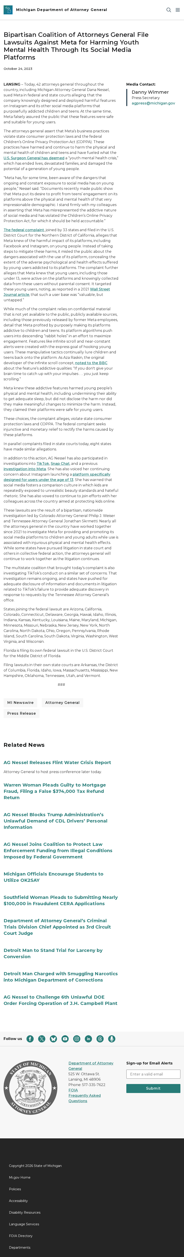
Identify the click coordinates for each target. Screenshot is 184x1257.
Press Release (21, 713)
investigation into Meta (25, 469)
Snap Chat (60, 463)
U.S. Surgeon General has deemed (34, 158)
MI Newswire (20, 703)
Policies (15, 1189)
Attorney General (62, 703)
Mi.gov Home (20, 1177)
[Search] (168, 10)
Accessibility (18, 1201)
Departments (19, 1248)
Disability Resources (24, 1212)
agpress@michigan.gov (153, 103)
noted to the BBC (91, 363)
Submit (153, 1088)
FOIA (73, 1090)
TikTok (43, 463)
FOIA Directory (21, 1236)
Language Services (24, 1224)
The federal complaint (24, 230)
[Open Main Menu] (177, 10)
